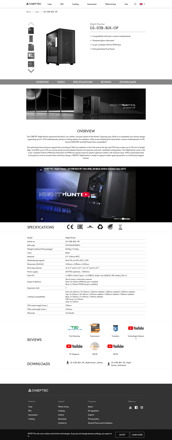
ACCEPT (122, 434)
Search (135, 4)
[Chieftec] (33, 3)
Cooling (75, 4)
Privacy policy (93, 419)
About (90, 406)
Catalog (61, 410)
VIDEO (61, 82)
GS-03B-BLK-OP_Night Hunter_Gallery (86, 362)
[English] (143, 4)
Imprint (91, 414)
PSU (62, 4)
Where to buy (110, 4)
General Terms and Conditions (100, 423)
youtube (130, 408)
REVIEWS (106, 82)
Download (62, 419)
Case (50, 4)
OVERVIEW (42, 82)
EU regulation (93, 410)
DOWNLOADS (128, 82)
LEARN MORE (137, 434)
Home (28, 11)
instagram (142, 408)
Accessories (92, 4)
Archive (61, 414)
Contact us (62, 423)
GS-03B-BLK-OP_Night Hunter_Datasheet (121, 363)
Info (126, 4)
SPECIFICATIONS (82, 82)
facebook (136, 408)
